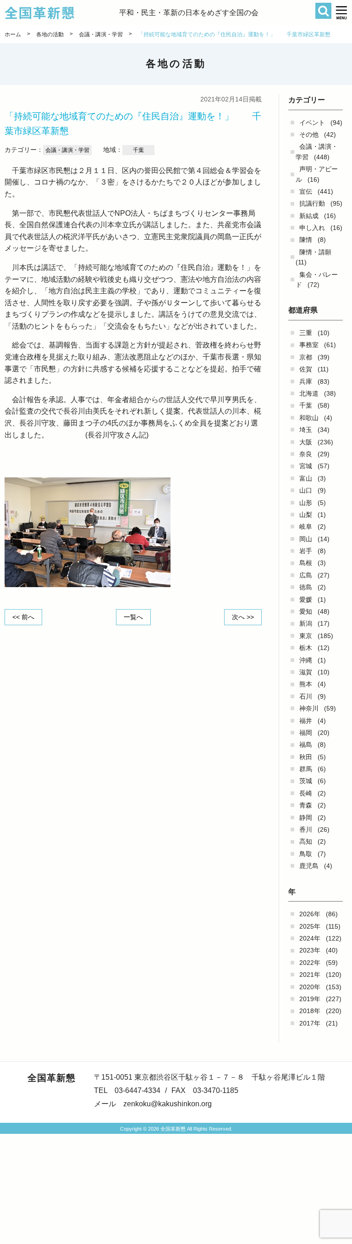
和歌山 (309, 417)
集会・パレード (317, 279)
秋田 (305, 757)
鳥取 (305, 853)
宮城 (305, 466)
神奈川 (309, 708)
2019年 (309, 999)
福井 (305, 720)
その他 (309, 134)
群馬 (305, 769)
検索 (323, 11)
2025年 (309, 926)
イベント (312, 122)
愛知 (305, 611)
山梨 (305, 514)
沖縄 (305, 660)
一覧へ (133, 617)
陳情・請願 (315, 252)
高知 (305, 841)
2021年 (309, 974)
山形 (305, 502)
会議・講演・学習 (317, 151)
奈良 (305, 454)
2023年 (309, 950)
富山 (305, 478)
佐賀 (305, 369)
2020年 (309, 987)
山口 (305, 490)
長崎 (305, 793)
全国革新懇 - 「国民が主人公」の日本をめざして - (62, 12)
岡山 (305, 539)
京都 (305, 357)
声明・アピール (317, 174)
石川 (305, 696)
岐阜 (305, 526)
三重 (305, 332)
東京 (305, 635)
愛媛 (305, 599)
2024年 (309, 938)
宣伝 (305, 191)
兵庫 (305, 381)
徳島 (305, 587)
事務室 (309, 344)
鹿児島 (309, 865)
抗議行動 (312, 203)
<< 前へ (23, 617)
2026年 (309, 914)
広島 (305, 575)
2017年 (309, 1023)
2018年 (309, 1010)
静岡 (305, 817)
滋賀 (305, 672)
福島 (305, 744)
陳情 (305, 239)
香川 (305, 829)
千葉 (305, 405)
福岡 (305, 732)
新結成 (309, 215)
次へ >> (243, 617)
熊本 (305, 684)
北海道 (309, 393)
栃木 (305, 647)
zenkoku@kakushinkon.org (167, 1104)
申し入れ (312, 227)
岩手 (305, 551)
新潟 (305, 623)
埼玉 (305, 429)
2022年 (309, 962)
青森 (305, 805)
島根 (305, 562)
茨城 (305, 781)
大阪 (305, 442)
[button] (342, 13)
